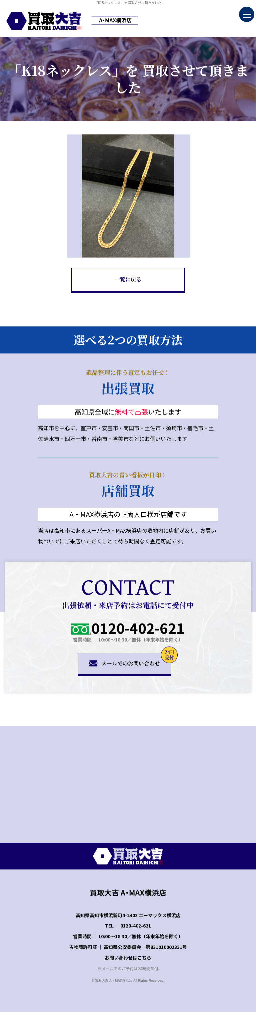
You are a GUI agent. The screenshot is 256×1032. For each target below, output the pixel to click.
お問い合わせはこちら (128, 957)
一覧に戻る (128, 279)
